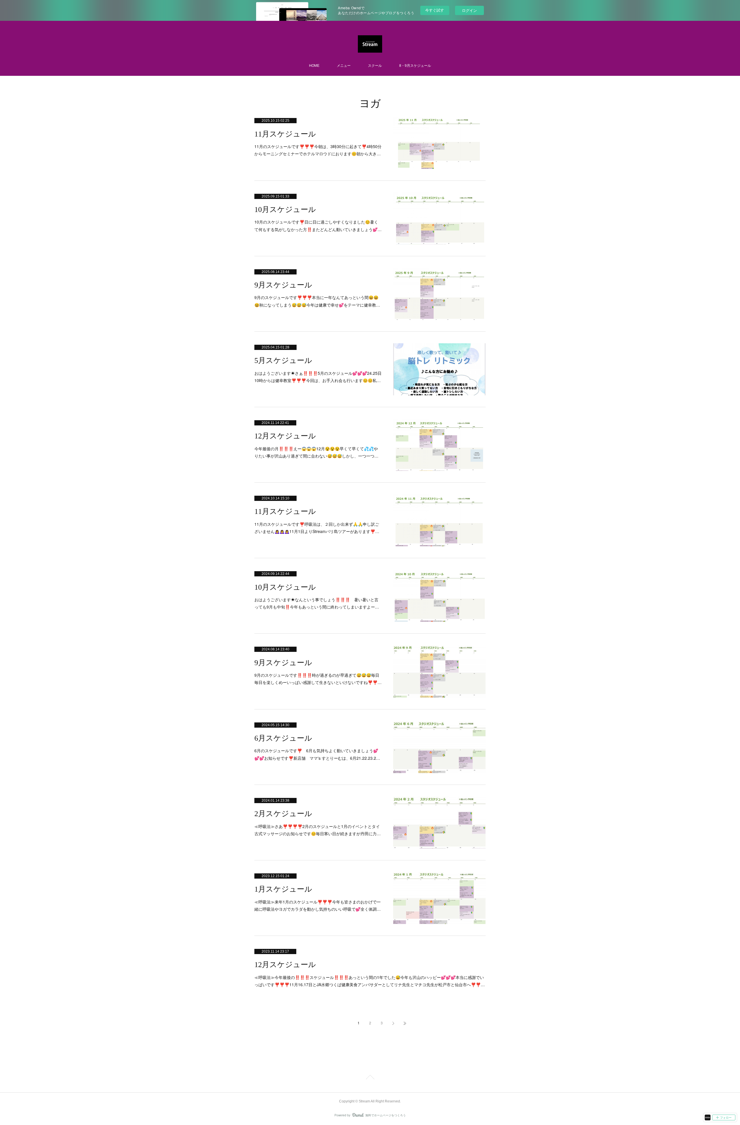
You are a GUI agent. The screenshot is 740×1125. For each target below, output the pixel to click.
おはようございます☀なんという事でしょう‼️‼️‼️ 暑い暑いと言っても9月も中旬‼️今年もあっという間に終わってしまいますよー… (316, 603)
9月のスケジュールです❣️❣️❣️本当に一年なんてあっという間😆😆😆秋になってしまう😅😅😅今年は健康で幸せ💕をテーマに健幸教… (317, 300)
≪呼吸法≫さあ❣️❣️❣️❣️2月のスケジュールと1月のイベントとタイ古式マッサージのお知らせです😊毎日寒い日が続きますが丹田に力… (317, 829)
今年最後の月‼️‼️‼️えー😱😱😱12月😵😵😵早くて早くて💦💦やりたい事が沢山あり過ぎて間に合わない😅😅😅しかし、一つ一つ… (316, 452)
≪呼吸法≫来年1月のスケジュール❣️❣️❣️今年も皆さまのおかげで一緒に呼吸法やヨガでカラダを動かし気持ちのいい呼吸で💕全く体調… (317, 905)
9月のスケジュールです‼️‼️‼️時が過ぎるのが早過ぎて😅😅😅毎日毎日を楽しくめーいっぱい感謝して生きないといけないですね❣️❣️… (318, 678)
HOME (314, 66)
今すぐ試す (434, 10)
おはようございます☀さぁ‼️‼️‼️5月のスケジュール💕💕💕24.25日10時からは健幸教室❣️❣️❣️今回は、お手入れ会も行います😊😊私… (318, 376)
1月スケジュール (283, 889)
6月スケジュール (283, 738)
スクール (375, 66)
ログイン (469, 10)
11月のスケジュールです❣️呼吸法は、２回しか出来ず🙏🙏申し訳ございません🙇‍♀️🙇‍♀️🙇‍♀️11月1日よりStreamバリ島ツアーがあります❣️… (316, 527)
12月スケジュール (285, 436)
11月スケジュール (285, 134)
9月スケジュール (283, 285)
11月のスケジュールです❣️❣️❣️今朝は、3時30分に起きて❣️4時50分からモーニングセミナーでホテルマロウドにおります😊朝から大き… (318, 149)
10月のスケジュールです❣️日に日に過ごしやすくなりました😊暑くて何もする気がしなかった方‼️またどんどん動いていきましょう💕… (318, 225)
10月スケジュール (285, 209)
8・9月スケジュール (415, 66)
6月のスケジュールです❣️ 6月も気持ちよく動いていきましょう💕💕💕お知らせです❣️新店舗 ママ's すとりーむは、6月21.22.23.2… (317, 754)
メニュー (344, 66)
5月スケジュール (283, 360)
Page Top (370, 1078)
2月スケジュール (283, 813)
